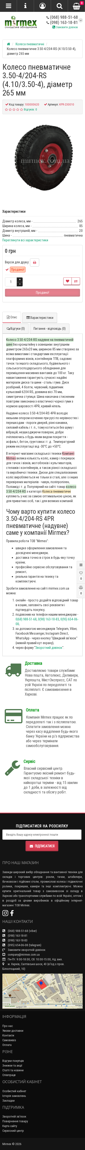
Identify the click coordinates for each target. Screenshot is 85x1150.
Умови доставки (12, 1031)
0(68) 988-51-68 (26, 619)
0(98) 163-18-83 (48, 619)
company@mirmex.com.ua (24, 955)
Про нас (7, 1026)
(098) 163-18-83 (17, 940)
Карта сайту (9, 1126)
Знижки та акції (12, 1065)
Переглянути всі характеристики (25, 240)
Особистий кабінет (14, 1091)
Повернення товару (15, 1121)
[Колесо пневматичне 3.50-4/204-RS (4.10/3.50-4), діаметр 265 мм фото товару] (42, 159)
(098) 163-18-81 (63, 22)
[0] (76, 6)
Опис (13, 317)
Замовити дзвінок (66, 27)
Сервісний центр (13, 1131)
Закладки (8, 1101)
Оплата (7, 1045)
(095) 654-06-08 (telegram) (24, 945)
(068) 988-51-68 (63, 17)
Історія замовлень (14, 1096)
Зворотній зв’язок (14, 1116)
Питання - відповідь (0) (50, 328)
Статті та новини (13, 1070)
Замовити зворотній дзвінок (26, 950)
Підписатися (45, 846)
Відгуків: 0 (30, 109)
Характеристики (41, 318)
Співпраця (9, 1075)
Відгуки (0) (17, 328)
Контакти (8, 1035)
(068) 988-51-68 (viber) (22, 931)
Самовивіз (9, 1040)
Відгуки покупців (13, 1061)
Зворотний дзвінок (48, 648)
